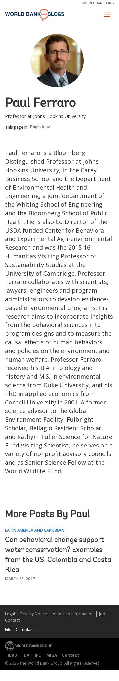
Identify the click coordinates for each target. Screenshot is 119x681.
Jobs (103, 614)
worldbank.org (98, 3)
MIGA (51, 655)
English (37, 127)
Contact (12, 620)
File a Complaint (20, 629)
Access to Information (73, 614)
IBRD (12, 655)
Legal (10, 614)
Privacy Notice (33, 614)
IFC (38, 655)
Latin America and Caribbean (34, 530)
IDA (25, 655)
